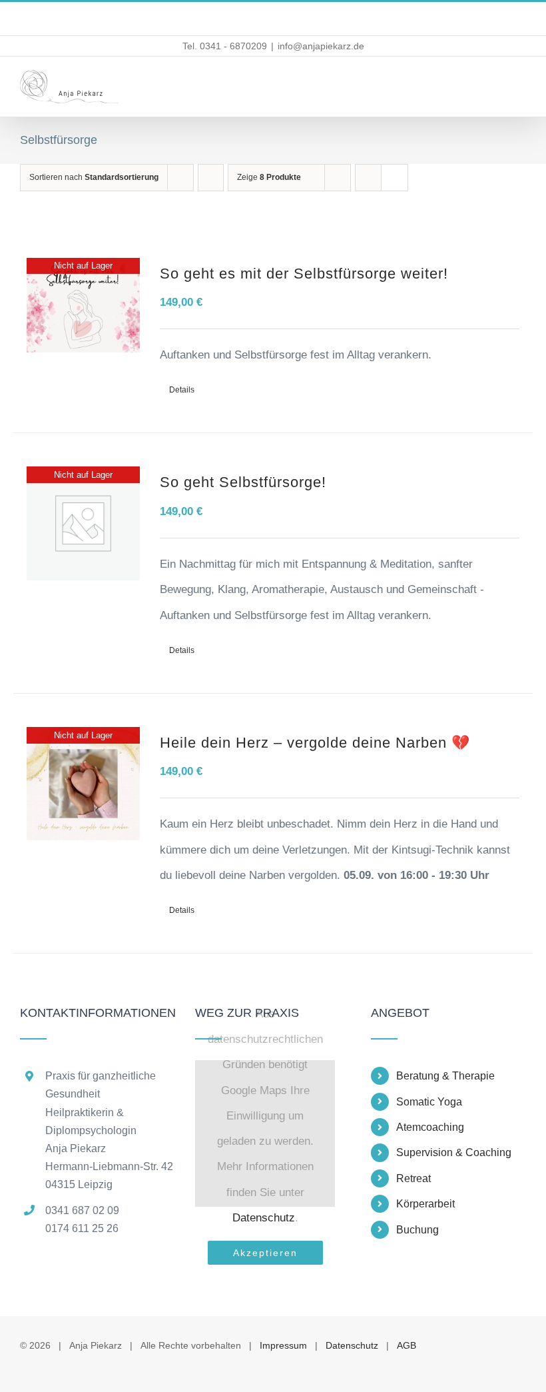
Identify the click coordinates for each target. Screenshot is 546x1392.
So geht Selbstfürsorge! (243, 482)
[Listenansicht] (395, 178)
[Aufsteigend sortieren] (211, 177)
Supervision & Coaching (453, 1152)
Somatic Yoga (429, 1101)
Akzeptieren (265, 1252)
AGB (406, 1345)
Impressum (283, 1345)
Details (181, 389)
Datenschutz (263, 1217)
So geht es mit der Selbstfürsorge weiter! (304, 273)
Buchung (417, 1229)
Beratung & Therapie (445, 1075)
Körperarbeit (425, 1203)
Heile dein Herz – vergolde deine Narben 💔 (315, 742)
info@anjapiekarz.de (321, 46)
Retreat (413, 1178)
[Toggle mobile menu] (520, 85)
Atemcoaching (430, 1127)
